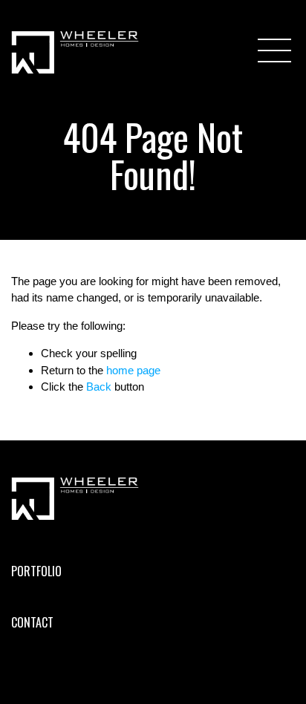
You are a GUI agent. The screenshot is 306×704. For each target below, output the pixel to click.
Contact (32, 622)
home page (133, 370)
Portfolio (36, 571)
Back (98, 386)
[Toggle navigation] (276, 50)
